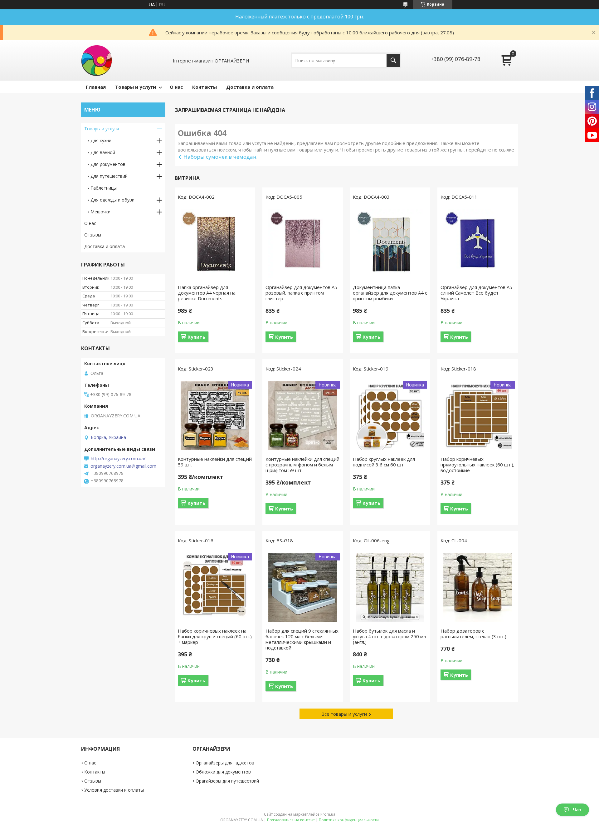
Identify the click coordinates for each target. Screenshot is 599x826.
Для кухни (100, 140)
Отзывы (92, 235)
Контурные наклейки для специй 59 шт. (215, 461)
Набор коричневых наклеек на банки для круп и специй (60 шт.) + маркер (215, 636)
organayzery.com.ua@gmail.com (123, 466)
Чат (577, 810)
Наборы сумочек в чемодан (219, 156)
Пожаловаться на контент (291, 820)
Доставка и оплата (250, 87)
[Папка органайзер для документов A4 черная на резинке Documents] (215, 243)
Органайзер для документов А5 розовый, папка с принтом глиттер (301, 292)
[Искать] (393, 60)
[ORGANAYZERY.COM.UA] (96, 60)
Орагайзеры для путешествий (227, 781)
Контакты (204, 87)
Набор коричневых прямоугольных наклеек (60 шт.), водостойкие (477, 464)
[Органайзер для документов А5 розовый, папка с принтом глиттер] (302, 243)
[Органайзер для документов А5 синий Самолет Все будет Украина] (478, 243)
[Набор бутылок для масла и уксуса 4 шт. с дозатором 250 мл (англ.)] (390, 587)
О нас (176, 87)
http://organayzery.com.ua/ (118, 458)
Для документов (107, 164)
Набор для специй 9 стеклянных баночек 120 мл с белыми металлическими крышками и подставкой (301, 639)
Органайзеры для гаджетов (225, 763)
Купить (196, 337)
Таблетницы (103, 188)
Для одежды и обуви (112, 200)
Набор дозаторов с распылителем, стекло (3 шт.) (473, 633)
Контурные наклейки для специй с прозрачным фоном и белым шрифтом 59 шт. (302, 464)
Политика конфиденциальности (349, 820)
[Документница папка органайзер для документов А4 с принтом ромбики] (390, 243)
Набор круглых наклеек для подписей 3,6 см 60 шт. (384, 461)
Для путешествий (109, 176)
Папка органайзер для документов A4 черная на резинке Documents (207, 292)
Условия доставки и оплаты (114, 790)
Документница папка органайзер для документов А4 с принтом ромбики (390, 292)
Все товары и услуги (344, 714)
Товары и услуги (135, 87)
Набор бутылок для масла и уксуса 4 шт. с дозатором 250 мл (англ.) (389, 636)
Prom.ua (327, 814)
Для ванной (102, 152)
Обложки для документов (223, 772)
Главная (96, 87)
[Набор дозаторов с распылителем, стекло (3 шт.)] (478, 587)
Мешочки (100, 212)
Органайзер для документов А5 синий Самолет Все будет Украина (476, 292)
